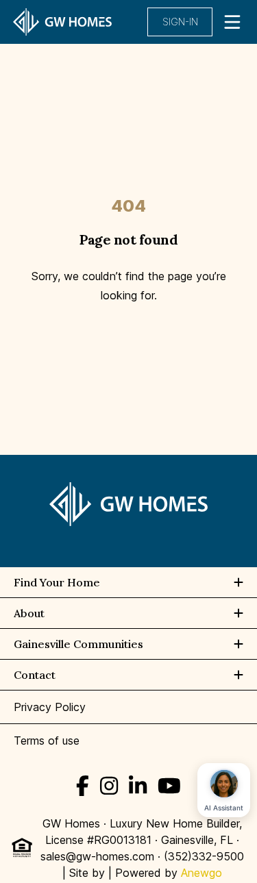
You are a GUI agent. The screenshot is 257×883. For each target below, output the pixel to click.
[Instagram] (109, 785)
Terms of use (46, 740)
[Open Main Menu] (232, 22)
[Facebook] (82, 785)
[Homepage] (62, 22)
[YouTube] (169, 785)
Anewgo (201, 873)
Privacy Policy (50, 707)
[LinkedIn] (138, 785)
